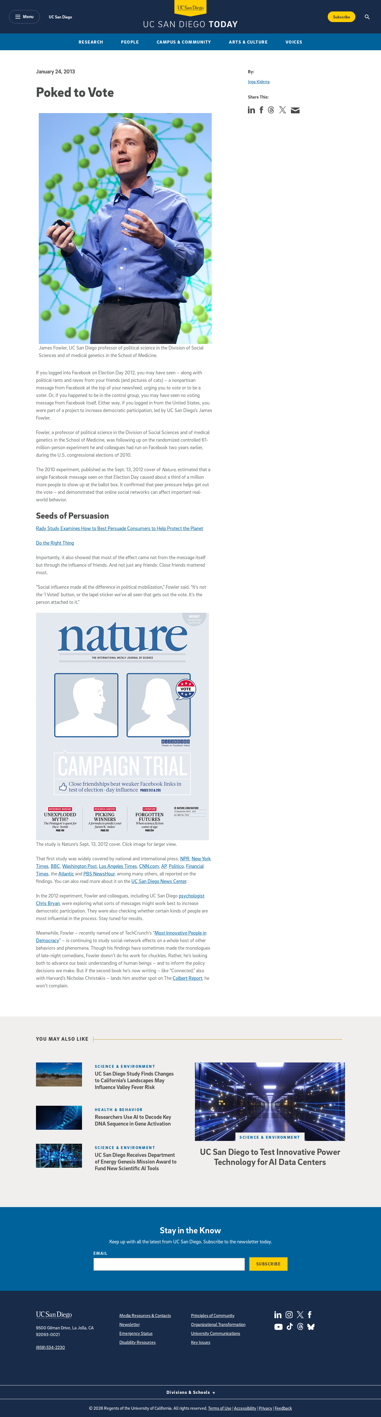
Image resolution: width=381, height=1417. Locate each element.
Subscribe (341, 16)
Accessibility (245, 1408)
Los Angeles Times (118, 866)
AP (164, 866)
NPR (184, 858)
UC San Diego (60, 16)
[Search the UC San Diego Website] (367, 16)
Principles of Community (213, 1315)
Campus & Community (184, 42)
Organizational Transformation (218, 1324)
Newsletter (129, 1324)
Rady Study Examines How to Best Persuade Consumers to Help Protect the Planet (119, 528)
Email (100, 1253)
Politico (176, 866)
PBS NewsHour (99, 874)
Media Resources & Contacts (145, 1315)
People (130, 42)
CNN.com (149, 866)
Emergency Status (136, 1333)
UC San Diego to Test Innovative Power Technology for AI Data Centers (270, 1156)
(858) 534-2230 (50, 1347)
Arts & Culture (248, 42)
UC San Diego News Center (158, 881)
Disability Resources (137, 1342)
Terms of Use (220, 1408)
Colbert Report (187, 978)
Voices (294, 42)
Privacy (265, 1408)
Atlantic (66, 874)
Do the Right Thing (55, 543)
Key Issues (200, 1342)
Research (91, 42)
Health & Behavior (119, 1109)
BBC (55, 866)
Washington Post (79, 866)
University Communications (215, 1333)
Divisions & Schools (189, 1392)
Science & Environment (270, 1137)
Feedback (283, 1408)
